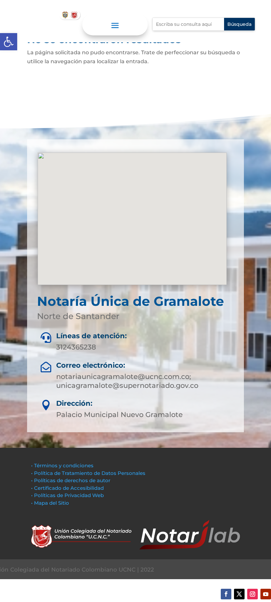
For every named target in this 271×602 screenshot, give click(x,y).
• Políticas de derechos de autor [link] (70, 480)
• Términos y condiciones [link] (62, 465)
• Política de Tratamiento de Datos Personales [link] (88, 473)
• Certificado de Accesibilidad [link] (67, 488)
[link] (8, 41)
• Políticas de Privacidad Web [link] (67, 495)
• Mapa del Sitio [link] (50, 503)
